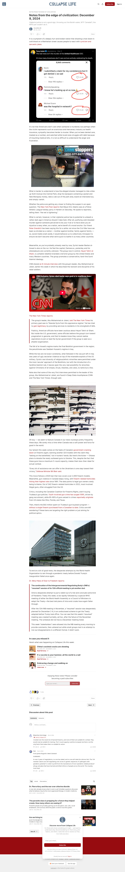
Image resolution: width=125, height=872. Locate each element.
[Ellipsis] (94, 735)
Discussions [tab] (43, 781)
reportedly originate (85, 497)
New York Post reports (50, 207)
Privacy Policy (76, 851)
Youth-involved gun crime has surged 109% (66, 495)
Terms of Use (71, 849)
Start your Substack (57, 863)
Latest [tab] (36, 781)
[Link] (26, 638)
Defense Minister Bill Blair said (48, 471)
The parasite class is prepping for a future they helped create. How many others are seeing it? (52, 802)
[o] (88, 790)
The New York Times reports (41, 316)
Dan (34, 751)
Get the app (71, 863)
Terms (66, 859)
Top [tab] (31, 781)
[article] (62, 791)
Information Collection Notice (62, 851)
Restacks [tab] (41, 718)
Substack (53, 868)
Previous (36, 705)
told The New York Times (80, 320)
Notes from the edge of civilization (42, 12)
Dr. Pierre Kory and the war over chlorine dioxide (49, 786)
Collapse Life (37, 28)
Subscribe (110, 4)
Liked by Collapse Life (40, 737)
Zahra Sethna (41, 665)
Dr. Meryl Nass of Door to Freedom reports (46, 581)
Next (90, 705)
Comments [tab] (33, 718)
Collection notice (74, 859)
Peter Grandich (35, 228)
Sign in (119, 4)
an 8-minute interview (49, 264)
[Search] (98, 4)
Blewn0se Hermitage (39, 735)
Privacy (61, 859)
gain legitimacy (39, 326)
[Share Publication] (102, 4)
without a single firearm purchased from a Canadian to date (53, 507)
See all (33, 831)
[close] (80, 817)
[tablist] (37, 718)
